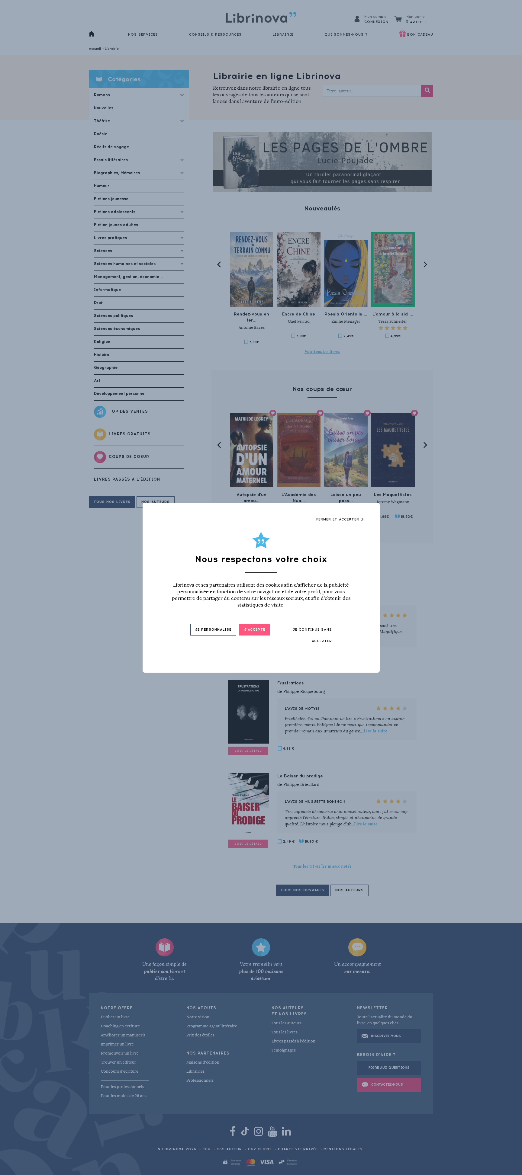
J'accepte (254, 630)
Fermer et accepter (338, 519)
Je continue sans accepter (312, 635)
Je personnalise (213, 630)
